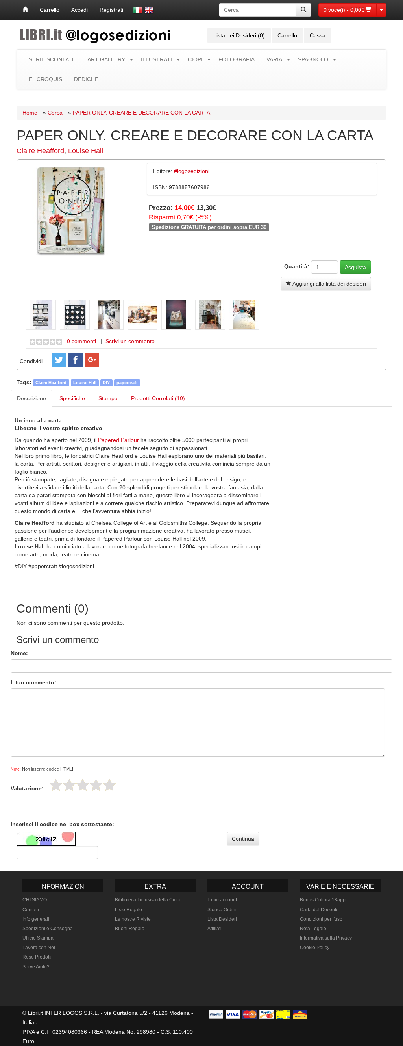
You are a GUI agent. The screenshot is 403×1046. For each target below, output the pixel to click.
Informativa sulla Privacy (326, 938)
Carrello (49, 10)
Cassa (317, 35)
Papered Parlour (118, 440)
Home (29, 113)
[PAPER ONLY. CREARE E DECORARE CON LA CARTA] (71, 211)
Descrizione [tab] (31, 398)
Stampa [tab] (108, 398)
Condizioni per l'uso (321, 919)
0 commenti (81, 341)
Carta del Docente (319, 909)
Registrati (111, 10)
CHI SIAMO (34, 900)
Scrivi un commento (130, 341)
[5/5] (109, 784)
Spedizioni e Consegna (47, 928)
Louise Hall (85, 151)
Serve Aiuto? (36, 967)
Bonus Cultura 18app (323, 900)
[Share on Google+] (92, 360)
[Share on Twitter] (59, 360)
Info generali (35, 919)
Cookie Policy (314, 947)
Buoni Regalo (129, 928)
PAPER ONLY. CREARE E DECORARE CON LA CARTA (141, 113)
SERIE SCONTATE (52, 59)
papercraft (127, 382)
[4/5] (96, 784)
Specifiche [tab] (72, 398)
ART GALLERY (106, 59)
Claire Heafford (40, 151)
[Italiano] (137, 10)
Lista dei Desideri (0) (239, 35)
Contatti (30, 909)
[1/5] (56, 784)
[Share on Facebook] (75, 360)
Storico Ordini (222, 909)
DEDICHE (86, 79)
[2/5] (69, 784)
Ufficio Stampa (38, 938)
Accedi (79, 10)
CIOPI (195, 59)
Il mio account (222, 900)
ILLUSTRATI (156, 59)
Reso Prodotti (37, 957)
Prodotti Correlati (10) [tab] (158, 398)
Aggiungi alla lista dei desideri (328, 284)
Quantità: (296, 266)
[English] (149, 10)
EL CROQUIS (45, 79)
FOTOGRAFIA (236, 59)
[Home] (25, 10)
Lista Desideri (222, 919)
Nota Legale (313, 928)
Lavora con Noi (38, 947)
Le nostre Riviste (133, 919)
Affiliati (214, 928)
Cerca (55, 113)
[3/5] (82, 784)
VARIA (274, 59)
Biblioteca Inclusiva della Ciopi (148, 900)
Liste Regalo (128, 909)
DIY (106, 382)
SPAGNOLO (313, 59)
